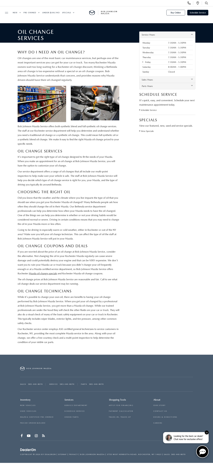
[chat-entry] (202, 451)
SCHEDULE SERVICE (74, 411)
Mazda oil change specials (43, 273)
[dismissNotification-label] (207, 432)
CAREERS (157, 423)
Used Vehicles (28, 411)
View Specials (147, 131)
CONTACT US (160, 411)
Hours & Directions (165, 417)
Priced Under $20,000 (32, 423)
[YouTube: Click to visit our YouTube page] (29, 436)
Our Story (159, 405)
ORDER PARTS (71, 417)
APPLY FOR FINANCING (121, 405)
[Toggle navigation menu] (5, 12)
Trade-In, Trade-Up (120, 417)
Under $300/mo (51, 13)
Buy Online (176, 12)
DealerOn (50, 454)
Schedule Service (198, 12)
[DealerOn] (28, 450)
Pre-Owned (30, 13)
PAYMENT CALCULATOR (121, 411)
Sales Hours (147, 79)
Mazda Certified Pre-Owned (37, 417)
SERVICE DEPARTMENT (75, 405)
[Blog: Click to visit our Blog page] (44, 436)
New (15, 13)
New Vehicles (28, 405)
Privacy (73, 454)
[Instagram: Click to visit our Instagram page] (36, 436)
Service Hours (148, 34)
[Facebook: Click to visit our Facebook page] (22, 436)
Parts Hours (147, 86)
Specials (66, 13)
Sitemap (62, 454)
